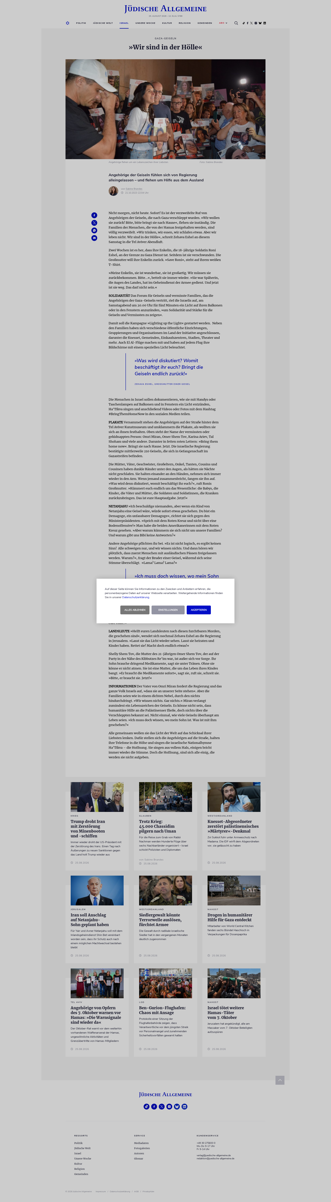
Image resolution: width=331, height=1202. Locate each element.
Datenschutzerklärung (135, 597)
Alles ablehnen (134, 610)
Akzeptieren (199, 610)
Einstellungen (168, 610)
